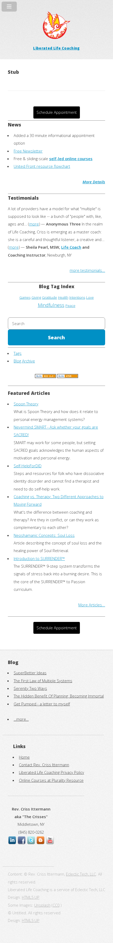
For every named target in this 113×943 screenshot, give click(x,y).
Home (24, 757)
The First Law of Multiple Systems (43, 680)
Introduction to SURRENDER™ (39, 558)
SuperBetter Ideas (30, 672)
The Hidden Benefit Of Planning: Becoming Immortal (59, 696)
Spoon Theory (26, 403)
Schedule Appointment (57, 112)
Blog (13, 662)
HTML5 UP (30, 897)
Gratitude (49, 297)
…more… (21, 719)
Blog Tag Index (56, 286)
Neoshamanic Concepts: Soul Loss (44, 535)
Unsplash (42, 905)
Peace (70, 305)
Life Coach (71, 247)
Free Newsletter (28, 151)
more (34, 224)
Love (90, 297)
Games (24, 297)
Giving (36, 297)
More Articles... (91, 604)
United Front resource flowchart (42, 166)
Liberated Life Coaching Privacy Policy (51, 772)
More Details (94, 181)
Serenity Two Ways (30, 688)
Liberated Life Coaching (56, 48)
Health (63, 297)
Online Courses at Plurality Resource (51, 780)
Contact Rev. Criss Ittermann (44, 764)
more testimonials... (87, 270)
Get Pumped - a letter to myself (42, 703)
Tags (18, 353)
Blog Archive (24, 361)
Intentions (77, 297)
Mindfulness (51, 305)
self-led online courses (71, 158)
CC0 (56, 905)
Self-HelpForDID (28, 465)
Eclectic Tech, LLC (81, 874)
